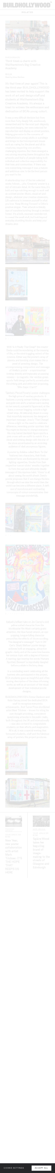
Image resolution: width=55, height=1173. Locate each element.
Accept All (41, 1168)
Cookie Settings (14, 1168)
